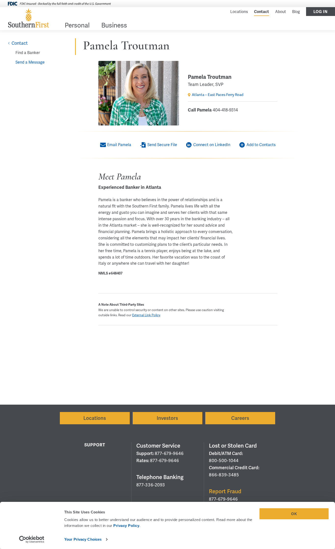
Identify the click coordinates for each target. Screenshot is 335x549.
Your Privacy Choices (83, 539)
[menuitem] (77, 26)
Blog (296, 11)
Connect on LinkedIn (211, 144)
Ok (294, 514)
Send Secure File (162, 144)
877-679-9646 (169, 453)
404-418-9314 (225, 110)
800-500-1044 (224, 460)
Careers (240, 418)
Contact (261, 11)
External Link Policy (146, 315)
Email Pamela (119, 144)
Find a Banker (27, 52)
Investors (167, 418)
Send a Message (30, 62)
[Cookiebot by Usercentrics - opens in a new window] (31, 539)
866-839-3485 (224, 475)
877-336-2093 (150, 485)
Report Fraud (225, 491)
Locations (239, 11)
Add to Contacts (261, 144)
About (280, 11)
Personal (77, 25)
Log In (320, 11)
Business (114, 25)
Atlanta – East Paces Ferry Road (218, 94)
